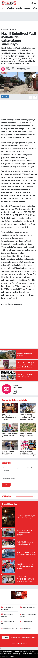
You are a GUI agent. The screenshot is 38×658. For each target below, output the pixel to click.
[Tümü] (35, 496)
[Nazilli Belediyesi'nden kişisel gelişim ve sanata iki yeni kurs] (10, 408)
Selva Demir (17, 387)
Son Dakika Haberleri (10, 628)
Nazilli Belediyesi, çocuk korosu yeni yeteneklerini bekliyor (28, 453)
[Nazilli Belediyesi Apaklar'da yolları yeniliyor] (28, 427)
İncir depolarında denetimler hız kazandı (8, 453)
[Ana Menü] (35, 3)
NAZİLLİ (13, 30)
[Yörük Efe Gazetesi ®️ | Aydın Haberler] (9, 3)
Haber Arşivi (26, 628)
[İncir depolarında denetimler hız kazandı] (10, 445)
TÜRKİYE (10, 8)
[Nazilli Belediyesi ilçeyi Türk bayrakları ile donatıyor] (10, 427)
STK (3, 8)
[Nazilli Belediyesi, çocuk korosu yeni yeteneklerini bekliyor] (28, 445)
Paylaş (6, 97)
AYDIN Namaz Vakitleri (7, 615)
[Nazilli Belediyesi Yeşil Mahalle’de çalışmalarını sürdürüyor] (19, 83)
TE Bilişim (24, 644)
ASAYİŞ (19, 8)
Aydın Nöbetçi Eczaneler (7, 608)
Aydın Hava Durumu (29, 607)
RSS (6, 637)
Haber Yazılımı (15, 644)
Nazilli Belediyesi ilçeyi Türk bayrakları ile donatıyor (10, 435)
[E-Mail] (15, 392)
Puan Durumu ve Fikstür (7, 623)
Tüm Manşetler (27, 621)
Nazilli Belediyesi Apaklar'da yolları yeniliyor (26, 435)
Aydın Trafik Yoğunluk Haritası (28, 615)
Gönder (6, 484)
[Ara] (32, 3)
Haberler (4, 30)
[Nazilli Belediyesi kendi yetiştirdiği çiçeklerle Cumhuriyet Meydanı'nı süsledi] (28, 408)
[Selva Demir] (6, 389)
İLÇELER (27, 8)
